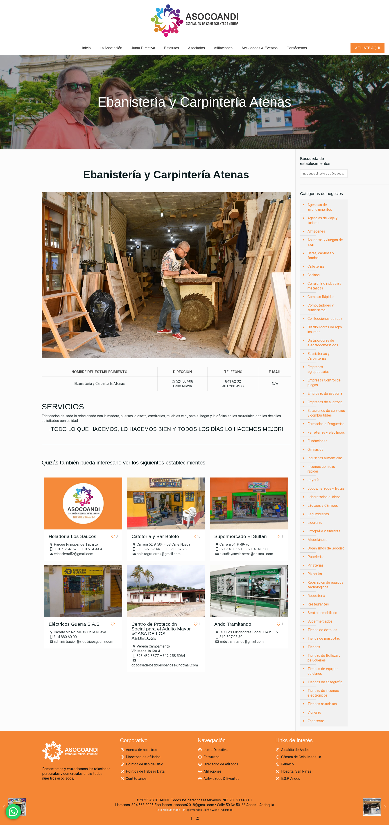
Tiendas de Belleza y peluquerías (324, 657)
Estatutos (211, 757)
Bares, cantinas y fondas (321, 255)
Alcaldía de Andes (295, 750)
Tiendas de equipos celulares (323, 671)
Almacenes (316, 231)
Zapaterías (316, 721)
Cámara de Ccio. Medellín (301, 757)
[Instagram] (197, 818)
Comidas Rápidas (321, 297)
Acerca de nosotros (141, 750)
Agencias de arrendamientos (320, 207)
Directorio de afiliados (143, 757)
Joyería (313, 480)
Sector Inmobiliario (322, 613)
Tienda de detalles (322, 630)
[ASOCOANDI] (194, 20)
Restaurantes (318, 604)
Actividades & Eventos (221, 778)
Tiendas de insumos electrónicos (323, 692)
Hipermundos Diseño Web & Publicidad (209, 810)
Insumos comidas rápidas (321, 468)
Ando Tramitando (232, 624)
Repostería (316, 596)
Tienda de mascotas (324, 638)
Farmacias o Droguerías (326, 424)
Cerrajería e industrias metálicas (324, 285)
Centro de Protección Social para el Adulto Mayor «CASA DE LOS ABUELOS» (161, 631)
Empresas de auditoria (325, 402)
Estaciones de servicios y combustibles (326, 412)
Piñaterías (315, 565)
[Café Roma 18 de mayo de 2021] (376, 807)
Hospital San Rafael (296, 771)
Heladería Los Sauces (72, 536)
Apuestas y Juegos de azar (325, 242)
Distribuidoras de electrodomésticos (323, 342)
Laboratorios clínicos (324, 497)
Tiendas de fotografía (325, 682)
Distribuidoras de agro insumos (325, 329)
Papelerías (316, 557)
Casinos (314, 275)
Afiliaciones (213, 771)
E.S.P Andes (290, 778)
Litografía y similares (324, 531)
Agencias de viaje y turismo (322, 220)
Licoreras (315, 522)
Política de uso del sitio (144, 764)
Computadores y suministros (321, 307)
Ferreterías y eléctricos (326, 432)
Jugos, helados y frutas (326, 488)
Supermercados (320, 621)
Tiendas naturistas (322, 704)
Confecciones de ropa (325, 318)
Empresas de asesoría (325, 393)
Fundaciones (317, 441)
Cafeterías (316, 266)
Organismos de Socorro (326, 548)
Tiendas (314, 647)
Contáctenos (136, 778)
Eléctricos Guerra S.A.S (74, 624)
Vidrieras (314, 712)
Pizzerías (315, 574)
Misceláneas (317, 540)
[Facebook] (191, 818)
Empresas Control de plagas (324, 382)
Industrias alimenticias (325, 458)
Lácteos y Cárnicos (323, 505)
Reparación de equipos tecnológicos (325, 584)
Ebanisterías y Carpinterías (319, 356)
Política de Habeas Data (145, 771)
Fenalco (287, 764)
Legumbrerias (318, 514)
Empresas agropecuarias (319, 369)
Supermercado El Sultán (240, 536)
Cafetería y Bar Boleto (155, 536)
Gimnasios (315, 449)
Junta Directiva (216, 750)
